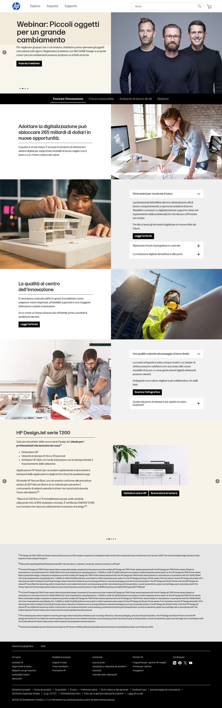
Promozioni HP (59, 670)
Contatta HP (17, 662)
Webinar (163, 99)
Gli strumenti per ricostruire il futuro (152, 193)
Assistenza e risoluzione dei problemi (109, 666)
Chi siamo (16, 657)
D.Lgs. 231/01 (50, 693)
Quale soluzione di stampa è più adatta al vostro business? (159, 403)
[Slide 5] (115, 539)
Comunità (96, 670)
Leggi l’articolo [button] (143, 236)
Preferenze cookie (89, 689)
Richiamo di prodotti (21, 689)
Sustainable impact (21, 674)
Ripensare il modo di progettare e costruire (156, 245)
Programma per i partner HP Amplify (149, 662)
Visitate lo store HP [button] (135, 496)
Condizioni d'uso (139, 689)
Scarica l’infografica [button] (147, 392)
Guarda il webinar (29, 63)
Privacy (73, 689)
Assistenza (97, 657)
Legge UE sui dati (135, 693)
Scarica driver (98, 662)
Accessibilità (60, 689)
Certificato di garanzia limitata (26, 693)
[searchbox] (164, 6)
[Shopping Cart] (209, 7)
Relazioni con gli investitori (24, 670)
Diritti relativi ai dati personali (114, 689)
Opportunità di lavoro (22, 666)
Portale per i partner (142, 666)
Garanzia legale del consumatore (165, 689)
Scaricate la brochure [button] (164, 496)
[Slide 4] (27, 88)
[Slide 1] (20, 88)
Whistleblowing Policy (70, 693)
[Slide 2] (22, 88)
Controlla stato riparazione (104, 674)
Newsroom (17, 678)
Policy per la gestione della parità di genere (104, 693)
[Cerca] (200, 6)
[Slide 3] (25, 88)
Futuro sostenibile (101, 99)
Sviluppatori (138, 670)
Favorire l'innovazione (68, 99)
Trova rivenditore (60, 666)
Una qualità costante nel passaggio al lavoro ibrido (161, 353)
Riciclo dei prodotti (42, 689)
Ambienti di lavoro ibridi (135, 99)
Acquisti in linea (59, 662)
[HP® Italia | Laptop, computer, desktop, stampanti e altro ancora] (16, 6)
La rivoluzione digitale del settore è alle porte (158, 254)
